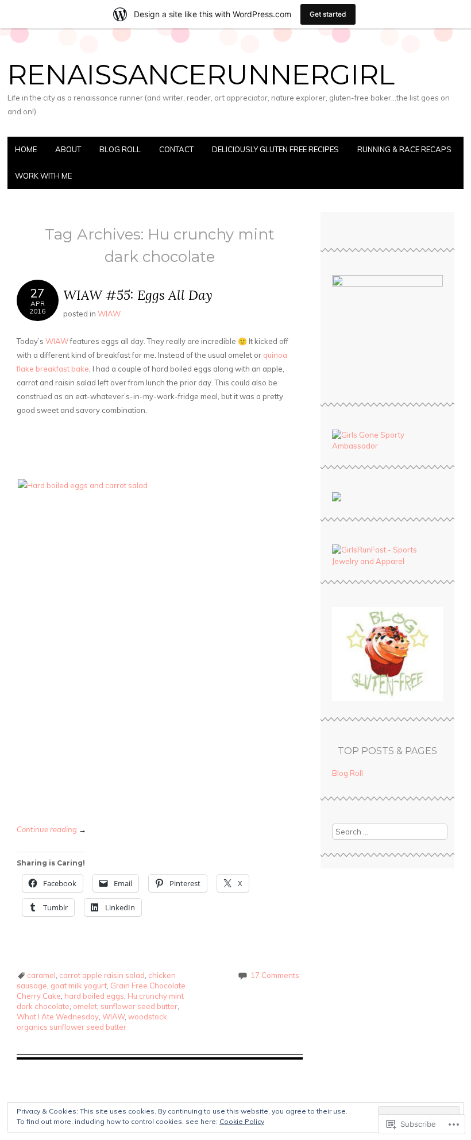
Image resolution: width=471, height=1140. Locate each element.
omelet (85, 1006)
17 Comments (274, 975)
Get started (328, 14)
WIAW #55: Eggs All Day (138, 295)
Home (26, 149)
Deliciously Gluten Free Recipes (275, 149)
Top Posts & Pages (387, 750)
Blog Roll (120, 149)
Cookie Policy (241, 1121)
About (68, 149)
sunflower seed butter (139, 1006)
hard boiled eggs (94, 995)
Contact (176, 149)
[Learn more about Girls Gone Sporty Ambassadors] (387, 441)
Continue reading (51, 829)
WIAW (109, 313)
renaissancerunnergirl (201, 74)
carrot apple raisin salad (102, 975)
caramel (41, 975)
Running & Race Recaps (404, 149)
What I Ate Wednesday (58, 1016)
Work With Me (43, 175)
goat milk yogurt (79, 985)
